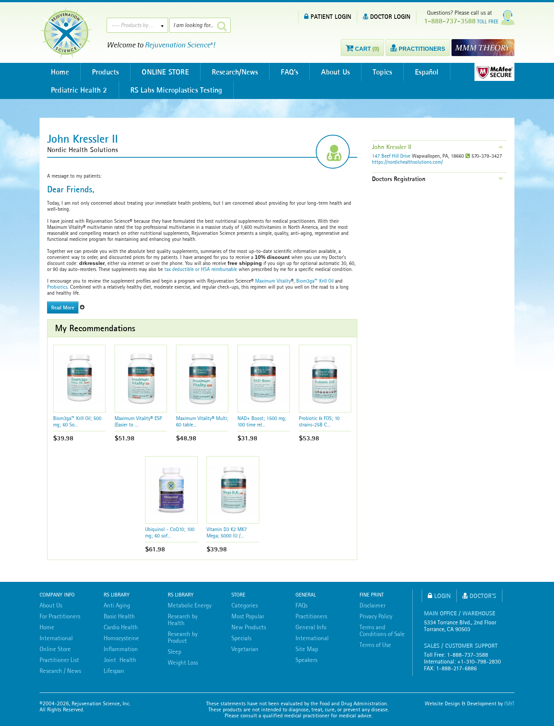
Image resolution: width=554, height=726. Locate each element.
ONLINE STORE (165, 71)
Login (442, 596)
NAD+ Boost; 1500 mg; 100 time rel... (261, 421)
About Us (335, 71)
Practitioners (311, 616)
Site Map (306, 648)
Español (426, 71)
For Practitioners (60, 616)
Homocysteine (121, 638)
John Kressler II (391, 147)
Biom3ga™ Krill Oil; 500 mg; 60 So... (77, 421)
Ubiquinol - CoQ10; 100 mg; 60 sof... (169, 532)
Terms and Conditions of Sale (382, 630)
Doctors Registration (398, 179)
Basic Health (119, 616)
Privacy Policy (376, 616)
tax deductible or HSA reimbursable (200, 269)
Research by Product (182, 637)
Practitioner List (59, 659)
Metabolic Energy (189, 605)
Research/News (235, 71)
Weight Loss (183, 662)
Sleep (174, 651)
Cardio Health (121, 627)
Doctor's (483, 596)
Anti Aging (117, 605)
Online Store (55, 648)
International (56, 638)
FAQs (301, 605)
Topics (382, 71)
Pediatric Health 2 (79, 89)
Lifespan (114, 670)
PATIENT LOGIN (331, 16)
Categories (244, 605)
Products (105, 71)
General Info (310, 627)
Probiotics (57, 287)
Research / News (60, 670)
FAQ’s (289, 71)
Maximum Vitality (273, 281)
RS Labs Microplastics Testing (176, 89)
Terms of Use (375, 644)
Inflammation (121, 648)
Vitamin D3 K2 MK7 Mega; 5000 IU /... (227, 532)
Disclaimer (373, 605)
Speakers (306, 659)
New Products (248, 627)
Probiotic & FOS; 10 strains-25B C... (319, 421)
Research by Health (182, 619)
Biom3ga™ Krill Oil (315, 281)
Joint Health (120, 659)
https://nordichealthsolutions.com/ (407, 162)
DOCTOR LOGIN (390, 16)
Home (60, 71)
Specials (241, 638)
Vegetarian (245, 648)
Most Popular (247, 616)
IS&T (509, 703)
